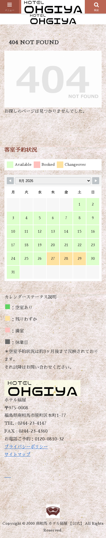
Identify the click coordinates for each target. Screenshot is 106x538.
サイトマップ (17, 454)
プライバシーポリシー (26, 447)
